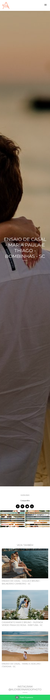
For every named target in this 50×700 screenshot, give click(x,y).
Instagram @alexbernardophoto (25, 688)
